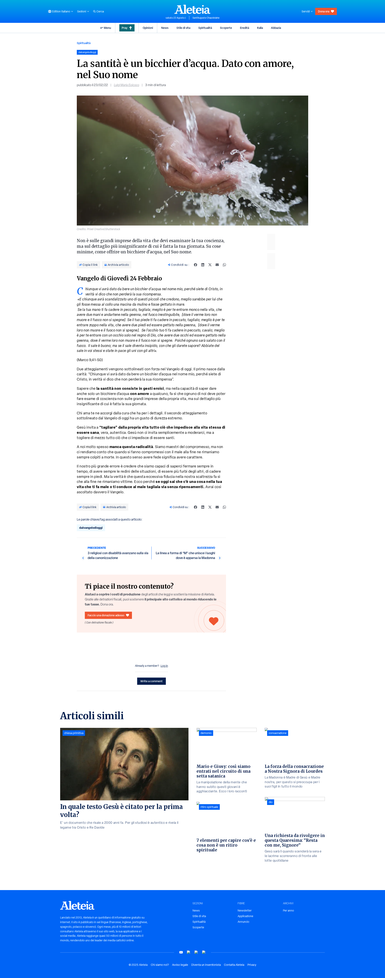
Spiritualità (205, 28)
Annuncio (243, 922)
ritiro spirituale (209, 807)
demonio (206, 733)
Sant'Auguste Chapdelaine (206, 17)
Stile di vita (183, 28)
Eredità (244, 28)
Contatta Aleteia (234, 965)
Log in (164, 666)
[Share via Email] (217, 264)
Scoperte (226, 28)
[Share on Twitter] (210, 264)
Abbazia (276, 28)
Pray (124, 28)
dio (271, 802)
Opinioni (148, 28)
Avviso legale (180, 965)
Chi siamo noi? (160, 965)
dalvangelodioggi (91, 528)
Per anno (288, 910)
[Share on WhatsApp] (224, 264)
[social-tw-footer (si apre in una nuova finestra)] (196, 952)
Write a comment (151, 681)
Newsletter (245, 910)
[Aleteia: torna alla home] (192, 9)
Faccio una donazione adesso (106, 615)
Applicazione (245, 916)
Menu (107, 28)
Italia (260, 28)
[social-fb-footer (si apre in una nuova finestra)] (188, 952)
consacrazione (278, 733)
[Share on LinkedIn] (202, 264)
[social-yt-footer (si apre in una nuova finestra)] (181, 952)
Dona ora (323, 11)
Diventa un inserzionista (206, 965)
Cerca (100, 11)
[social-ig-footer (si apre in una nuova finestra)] (204, 952)
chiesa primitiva (73, 733)
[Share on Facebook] (195, 264)
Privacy (251, 965)
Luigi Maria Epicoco (126, 85)
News (164, 28)
